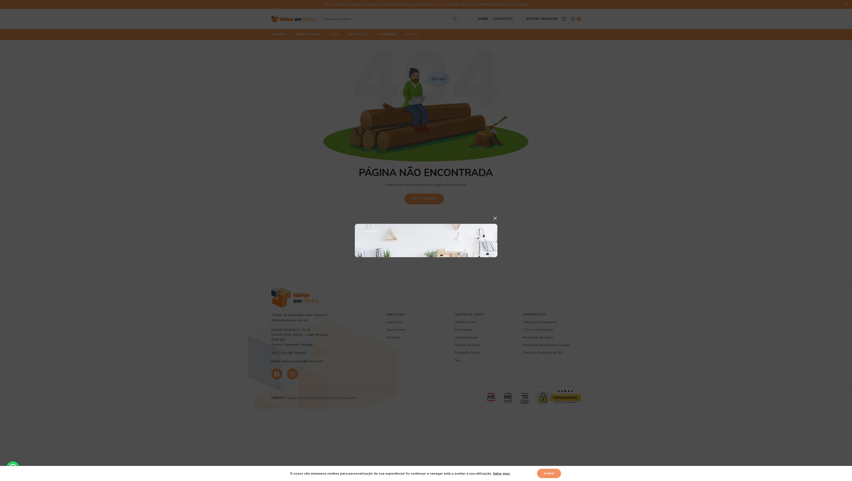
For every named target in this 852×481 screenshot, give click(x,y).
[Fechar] (495, 218)
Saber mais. (501, 473)
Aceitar (549, 473)
